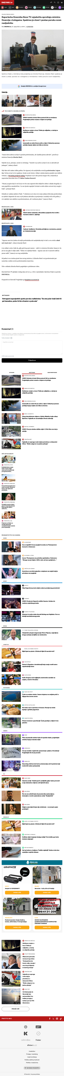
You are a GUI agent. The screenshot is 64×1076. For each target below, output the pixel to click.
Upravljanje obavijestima (33, 1068)
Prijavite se (32, 360)
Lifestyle (30, 7)
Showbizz (21, 7)
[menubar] (58, 2)
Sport (13, 7)
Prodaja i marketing (32, 1054)
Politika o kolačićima (32, 1062)
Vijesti (5, 7)
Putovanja (39, 7)
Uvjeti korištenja (32, 1057)
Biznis (55, 7)
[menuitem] (58, 2)
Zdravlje (47, 7)
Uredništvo (32, 1051)
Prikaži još (15, 1009)
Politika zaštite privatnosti (32, 1060)
